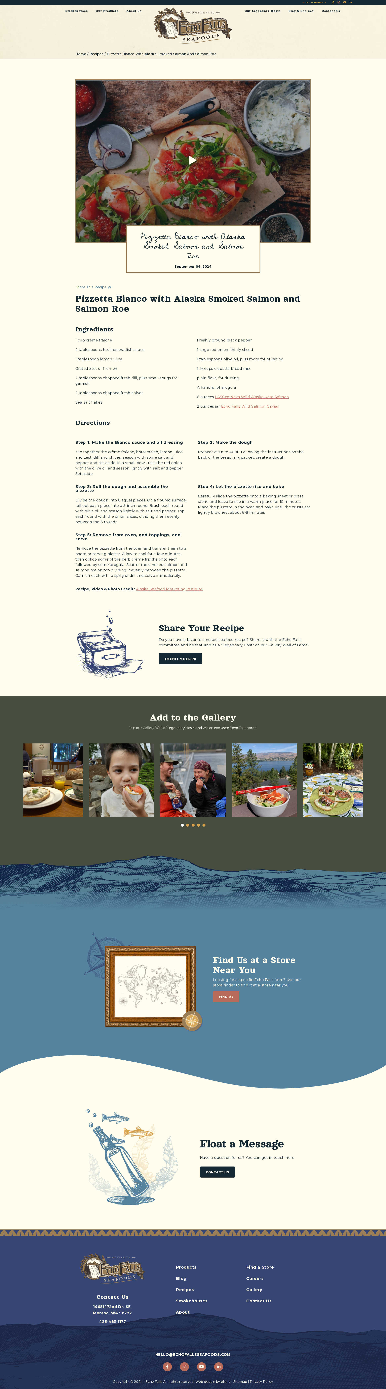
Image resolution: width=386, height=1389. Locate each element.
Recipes (185, 1289)
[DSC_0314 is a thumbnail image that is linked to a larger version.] (50, 780)
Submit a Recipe (180, 658)
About (183, 1312)
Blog (181, 1278)
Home (80, 54)
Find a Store (260, 1267)
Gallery (254, 1289)
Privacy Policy (261, 1382)
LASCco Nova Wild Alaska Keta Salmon (252, 397)
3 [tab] (193, 825)
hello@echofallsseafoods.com (193, 1354)
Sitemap (240, 1382)
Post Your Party (314, 2)
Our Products (107, 10)
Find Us (226, 996)
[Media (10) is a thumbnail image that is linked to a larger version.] (121, 780)
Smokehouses (76, 10)
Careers (255, 1278)
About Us (133, 10)
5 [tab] (204, 825)
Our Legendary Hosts (262, 10)
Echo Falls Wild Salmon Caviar (250, 406)
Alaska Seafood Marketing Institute (169, 589)
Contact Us (331, 10)
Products (186, 1267)
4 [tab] (198, 825)
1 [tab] (182, 825)
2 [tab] (188, 825)
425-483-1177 (112, 1321)
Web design (205, 1382)
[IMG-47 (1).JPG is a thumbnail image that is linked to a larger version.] (193, 780)
